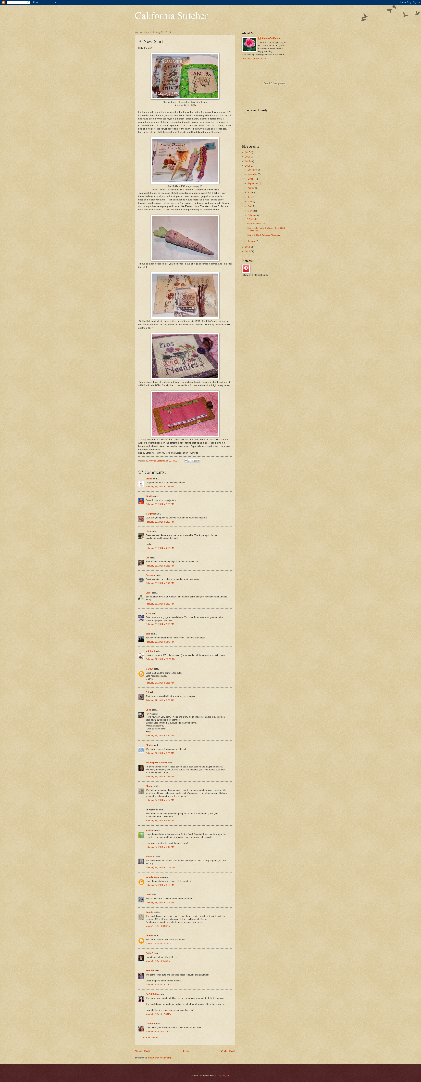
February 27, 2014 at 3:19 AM (160, 735)
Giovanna (150, 575)
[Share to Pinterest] (198, 460)
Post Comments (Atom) (159, 1057)
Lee (147, 557)
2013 (247, 247)
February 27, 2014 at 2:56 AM (160, 700)
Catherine (150, 1023)
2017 (247, 152)
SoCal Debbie (153, 994)
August (251, 188)
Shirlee (149, 745)
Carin (148, 894)
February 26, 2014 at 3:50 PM (160, 604)
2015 (247, 161)
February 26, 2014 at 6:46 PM (160, 642)
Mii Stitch (150, 651)
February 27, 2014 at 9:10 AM (160, 847)
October (252, 179)
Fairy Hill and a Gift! (256, 223)
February (252, 215)
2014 (247, 166)
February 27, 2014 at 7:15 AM (160, 776)
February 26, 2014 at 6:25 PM (160, 624)
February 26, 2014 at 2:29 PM (160, 548)
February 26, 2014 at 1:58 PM (160, 504)
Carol (148, 593)
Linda (148, 531)
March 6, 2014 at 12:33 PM (159, 1014)
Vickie (149, 478)
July (250, 192)
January (252, 241)
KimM (149, 496)
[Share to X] (192, 460)
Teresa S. (150, 856)
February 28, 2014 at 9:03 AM (160, 902)
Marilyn (149, 669)
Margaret (150, 514)
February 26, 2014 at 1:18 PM (160, 486)
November (253, 174)
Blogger (225, 1075)
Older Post (228, 1051)
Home (186, 1051)
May (250, 201)
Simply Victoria (153, 877)
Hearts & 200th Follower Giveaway (263, 235)
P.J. (147, 692)
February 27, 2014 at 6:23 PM (160, 885)
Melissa (149, 830)
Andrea (149, 935)
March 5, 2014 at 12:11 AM (158, 984)
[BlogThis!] (189, 460)
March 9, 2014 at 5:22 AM (158, 1031)
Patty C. (150, 953)
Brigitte (149, 912)
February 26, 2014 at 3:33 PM (160, 566)
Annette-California (270, 38)
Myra (148, 613)
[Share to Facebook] (195, 460)
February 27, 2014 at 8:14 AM (160, 820)
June (250, 197)
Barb (148, 634)
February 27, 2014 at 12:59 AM (160, 659)
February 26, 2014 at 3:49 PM (160, 583)
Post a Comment (150, 1037)
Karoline (150, 970)
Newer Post (142, 1051)
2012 (247, 251)
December (253, 170)
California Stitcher (171, 15)
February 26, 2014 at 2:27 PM (160, 522)
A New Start (252, 219)
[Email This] (186, 460)
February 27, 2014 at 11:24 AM (160, 867)
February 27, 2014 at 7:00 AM (160, 753)
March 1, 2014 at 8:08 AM (158, 926)
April (250, 206)
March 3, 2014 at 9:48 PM (158, 961)
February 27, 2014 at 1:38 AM (160, 683)
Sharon (149, 786)
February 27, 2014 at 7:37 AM (160, 800)
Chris (148, 710)
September (253, 183)
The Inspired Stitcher (156, 762)
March (251, 211)
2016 (247, 157)
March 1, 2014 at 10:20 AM (159, 943)
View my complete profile (254, 58)
